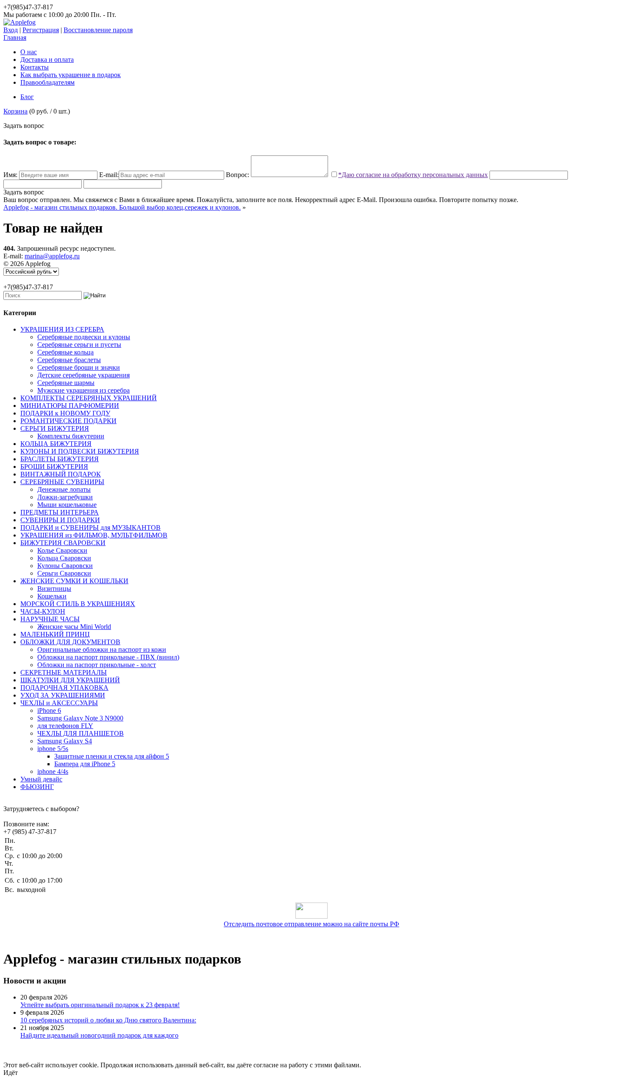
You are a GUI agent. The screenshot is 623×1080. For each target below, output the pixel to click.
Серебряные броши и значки (78, 367)
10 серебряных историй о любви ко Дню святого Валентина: (108, 1020)
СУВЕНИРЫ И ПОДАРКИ (60, 519)
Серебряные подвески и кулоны (83, 337)
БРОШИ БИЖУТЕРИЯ (54, 466)
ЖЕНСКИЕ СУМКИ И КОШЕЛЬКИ (74, 580)
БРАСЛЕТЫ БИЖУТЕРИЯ (59, 458)
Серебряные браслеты (69, 359)
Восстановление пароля (98, 29)
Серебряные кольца (65, 352)
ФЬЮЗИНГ (37, 786)
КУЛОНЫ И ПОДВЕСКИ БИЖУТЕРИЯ (79, 451)
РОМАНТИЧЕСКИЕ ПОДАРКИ (68, 420)
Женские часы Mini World (74, 626)
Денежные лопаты (64, 489)
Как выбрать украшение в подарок (70, 74)
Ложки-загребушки (65, 497)
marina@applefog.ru (52, 256)
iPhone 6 (49, 710)
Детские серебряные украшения (83, 375)
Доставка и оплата (47, 59)
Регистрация (40, 29)
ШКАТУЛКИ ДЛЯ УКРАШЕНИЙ (70, 680)
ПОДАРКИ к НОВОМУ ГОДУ (65, 413)
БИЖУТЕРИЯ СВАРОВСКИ (63, 542)
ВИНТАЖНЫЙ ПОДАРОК (60, 474)
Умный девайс (41, 779)
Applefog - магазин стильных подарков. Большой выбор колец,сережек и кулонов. (122, 207)
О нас (28, 51)
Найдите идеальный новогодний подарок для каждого (99, 1035)
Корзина (15, 111)
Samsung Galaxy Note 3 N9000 (80, 718)
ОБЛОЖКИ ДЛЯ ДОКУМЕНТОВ (70, 641)
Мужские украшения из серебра (83, 390)
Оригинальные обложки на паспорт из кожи (101, 649)
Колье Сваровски (62, 550)
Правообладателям (47, 82)
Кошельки (52, 596)
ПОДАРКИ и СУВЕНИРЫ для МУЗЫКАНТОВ (90, 527)
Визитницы (54, 588)
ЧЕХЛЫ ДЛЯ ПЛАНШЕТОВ (80, 733)
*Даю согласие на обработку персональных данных (413, 174)
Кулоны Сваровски (65, 565)
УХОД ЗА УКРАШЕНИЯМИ (62, 695)
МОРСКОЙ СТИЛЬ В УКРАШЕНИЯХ (77, 603)
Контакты (34, 67)
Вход (10, 29)
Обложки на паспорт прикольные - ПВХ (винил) (108, 657)
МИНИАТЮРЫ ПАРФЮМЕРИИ (69, 405)
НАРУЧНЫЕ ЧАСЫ (50, 619)
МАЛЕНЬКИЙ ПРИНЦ (55, 634)
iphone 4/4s (52, 771)
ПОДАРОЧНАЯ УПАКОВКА (64, 687)
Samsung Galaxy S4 (64, 741)
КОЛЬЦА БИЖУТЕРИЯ (56, 443)
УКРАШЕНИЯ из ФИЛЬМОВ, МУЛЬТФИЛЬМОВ (93, 535)
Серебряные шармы (66, 382)
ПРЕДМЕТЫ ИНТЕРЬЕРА (59, 512)
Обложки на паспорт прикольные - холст (96, 664)
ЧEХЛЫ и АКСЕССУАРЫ (59, 702)
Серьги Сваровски (64, 573)
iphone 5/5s (52, 748)
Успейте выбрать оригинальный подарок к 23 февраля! (100, 1004)
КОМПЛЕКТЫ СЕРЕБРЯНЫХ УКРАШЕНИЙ (88, 398)
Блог (27, 96)
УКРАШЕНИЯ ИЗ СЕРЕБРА (62, 329)
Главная (14, 37)
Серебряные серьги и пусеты (79, 344)
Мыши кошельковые (67, 504)
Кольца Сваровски (64, 558)
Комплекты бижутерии (70, 436)
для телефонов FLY (65, 725)
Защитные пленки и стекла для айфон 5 (111, 756)
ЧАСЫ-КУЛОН (42, 611)
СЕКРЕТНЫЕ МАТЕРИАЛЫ (63, 672)
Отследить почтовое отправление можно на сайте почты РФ (311, 924)
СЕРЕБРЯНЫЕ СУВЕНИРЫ (62, 481)
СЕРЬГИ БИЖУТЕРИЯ (54, 428)
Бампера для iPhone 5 (84, 763)
